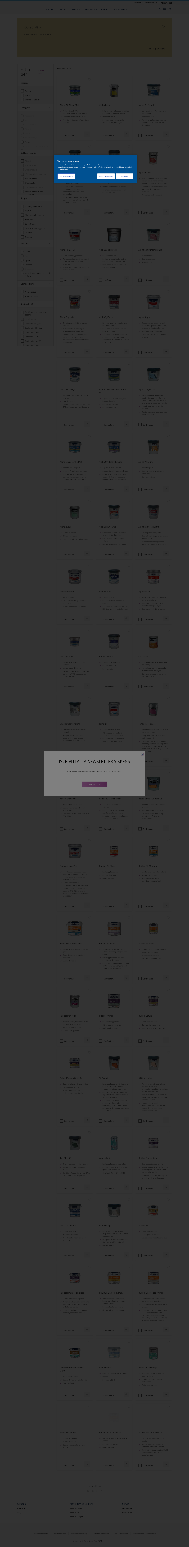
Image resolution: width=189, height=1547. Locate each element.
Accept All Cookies (106, 176)
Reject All (124, 176)
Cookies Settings (66, 176)
